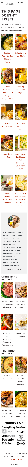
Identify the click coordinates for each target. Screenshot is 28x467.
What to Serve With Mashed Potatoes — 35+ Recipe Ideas (20, 199)
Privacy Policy (14, 464)
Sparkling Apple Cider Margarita (20, 90)
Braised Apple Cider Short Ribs (20, 126)
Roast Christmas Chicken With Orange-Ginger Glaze (7, 92)
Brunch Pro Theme (14, 459)
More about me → (14, 269)
